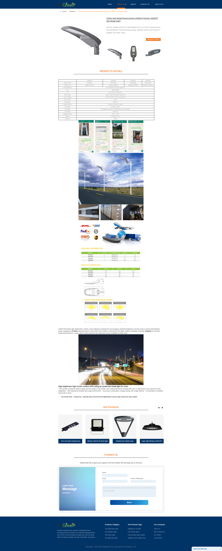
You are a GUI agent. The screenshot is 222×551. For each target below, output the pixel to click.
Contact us (144, 4)
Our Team (157, 535)
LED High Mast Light (111, 529)
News (133, 4)
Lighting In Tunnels (134, 529)
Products (121, 4)
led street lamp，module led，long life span (76, 397)
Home (110, 4)
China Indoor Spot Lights (136, 535)
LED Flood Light (110, 535)
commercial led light (99, 397)
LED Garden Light (111, 532)
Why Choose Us (159, 532)
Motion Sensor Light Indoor (116, 397)
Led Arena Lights (131, 397)
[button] (158, 407)
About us (158, 4)
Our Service (158, 538)
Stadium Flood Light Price (136, 538)
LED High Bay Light (111, 538)
